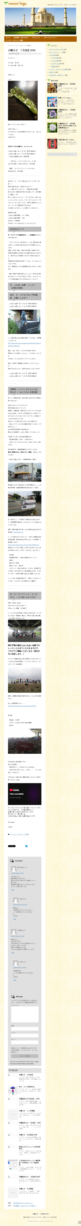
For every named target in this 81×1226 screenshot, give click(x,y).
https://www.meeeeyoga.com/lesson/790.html (22, 706)
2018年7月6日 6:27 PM (17, 873)
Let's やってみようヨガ (56, 49)
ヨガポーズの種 (56, 63)
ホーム (8, 37)
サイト (13, 1039)
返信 (13, 889)
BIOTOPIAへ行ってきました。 (23, 1203)
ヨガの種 (52, 55)
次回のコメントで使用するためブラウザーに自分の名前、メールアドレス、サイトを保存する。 (24, 1050)
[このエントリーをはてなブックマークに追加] (26, 846)
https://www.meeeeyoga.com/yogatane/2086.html (23, 545)
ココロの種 (54, 61)
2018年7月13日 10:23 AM (20, 904)
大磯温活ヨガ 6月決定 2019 (29, 1099)
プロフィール (36, 37)
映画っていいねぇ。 (65, 98)
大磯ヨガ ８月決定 (26, 1075)
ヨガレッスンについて (50, 37)
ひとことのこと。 (55, 52)
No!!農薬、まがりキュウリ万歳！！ (25, 1206)
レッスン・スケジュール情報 (14, 40)
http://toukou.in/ (18, 532)
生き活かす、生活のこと (57, 75)
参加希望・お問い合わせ (21, 37)
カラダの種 (54, 58)
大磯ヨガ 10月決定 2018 (28, 1135)
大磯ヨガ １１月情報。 (27, 1111)
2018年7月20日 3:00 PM (19, 967)
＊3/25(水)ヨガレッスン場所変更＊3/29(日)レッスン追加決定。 (29, 1163)
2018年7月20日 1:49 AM (17, 936)
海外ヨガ (52, 72)
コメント (14, 1005)
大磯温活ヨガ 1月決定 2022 (30, 1123)
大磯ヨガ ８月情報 (26, 1189)
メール (13, 1032)
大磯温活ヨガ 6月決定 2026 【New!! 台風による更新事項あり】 (67, 126)
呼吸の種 (54, 66)
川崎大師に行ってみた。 (67, 140)
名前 (12, 1026)
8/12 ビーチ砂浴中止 (27, 1087)
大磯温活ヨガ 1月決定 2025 (29, 1177)
